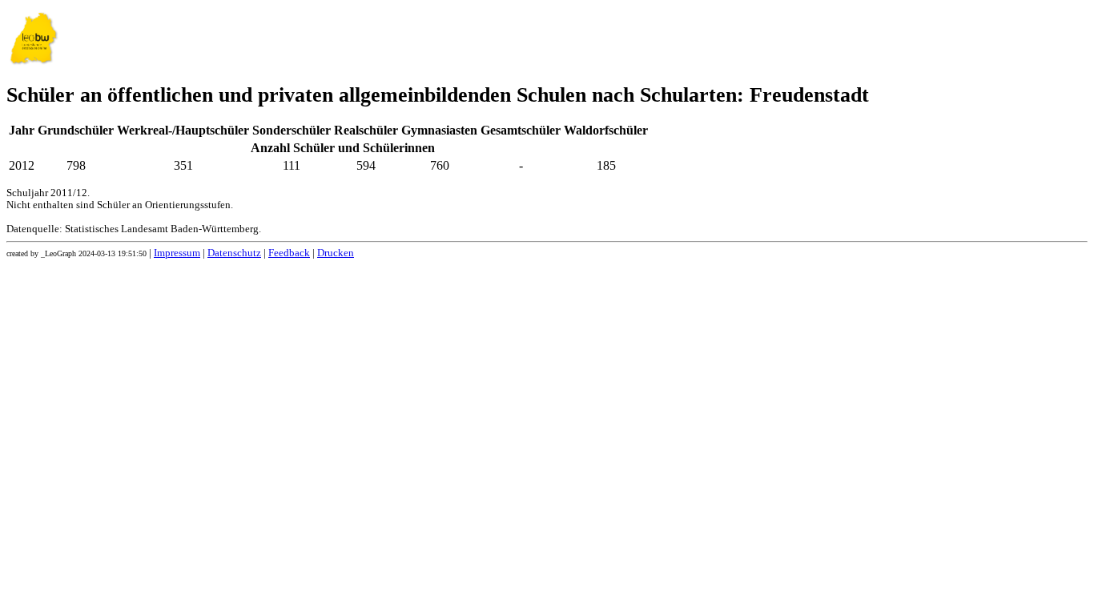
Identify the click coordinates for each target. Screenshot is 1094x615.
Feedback (289, 253)
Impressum (177, 253)
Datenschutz (234, 253)
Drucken (335, 253)
